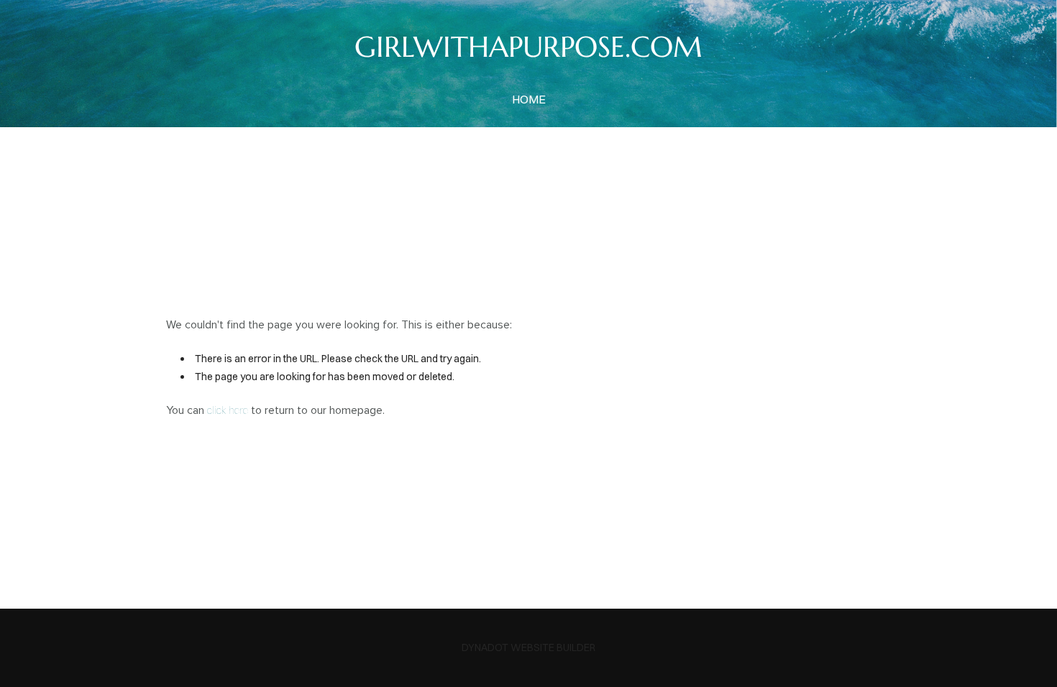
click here (227, 410)
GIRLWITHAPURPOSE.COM (528, 47)
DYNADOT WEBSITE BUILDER (528, 647)
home (529, 99)
